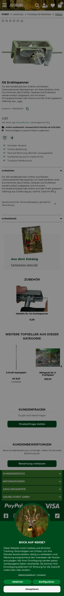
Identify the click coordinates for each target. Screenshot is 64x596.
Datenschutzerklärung (26, 575)
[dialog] (32, 298)
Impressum (41, 575)
